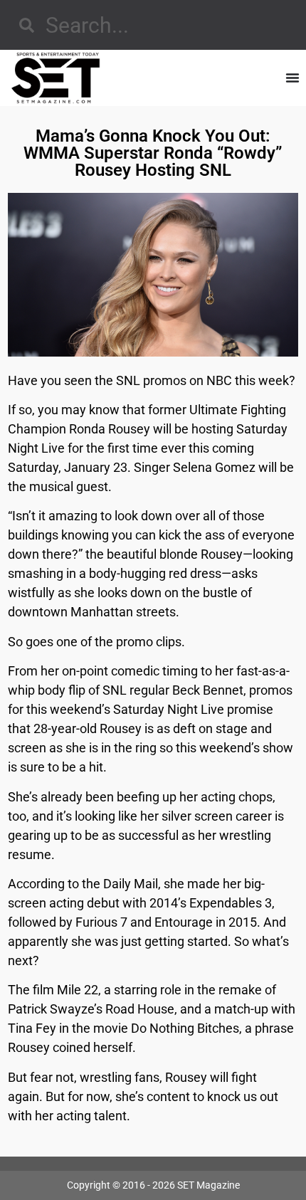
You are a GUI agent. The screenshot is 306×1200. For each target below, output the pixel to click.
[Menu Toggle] (292, 77)
